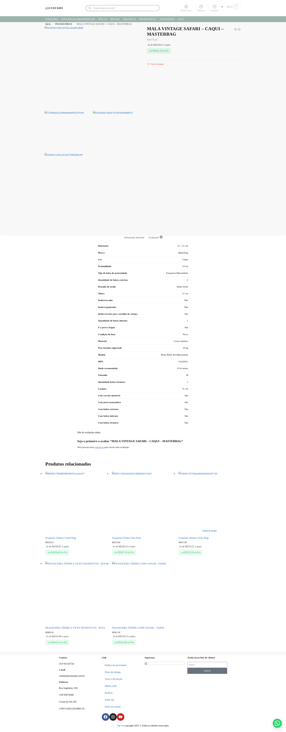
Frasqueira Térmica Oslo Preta (126, 538)
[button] (277, 723)
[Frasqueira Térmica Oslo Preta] (143, 503)
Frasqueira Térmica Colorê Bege (60, 538)
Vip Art (120, 725)
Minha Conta (186, 10)
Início (48, 24)
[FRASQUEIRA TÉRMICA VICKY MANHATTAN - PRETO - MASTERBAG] (239, 29)
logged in (99, 447)
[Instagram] (113, 717)
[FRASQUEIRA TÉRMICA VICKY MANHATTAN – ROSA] (76, 593)
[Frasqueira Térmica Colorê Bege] (76, 503)
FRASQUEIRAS (63, 24)
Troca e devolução (113, 679)
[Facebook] (105, 717)
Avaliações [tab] (153, 237)
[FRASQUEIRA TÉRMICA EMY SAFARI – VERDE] (143, 593)
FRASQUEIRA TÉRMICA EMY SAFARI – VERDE (138, 628)
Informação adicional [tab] (134, 237)
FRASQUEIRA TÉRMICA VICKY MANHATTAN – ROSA (75, 628)
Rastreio (201, 10)
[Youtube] (120, 717)
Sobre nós (109, 699)
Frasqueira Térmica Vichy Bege (194, 538)
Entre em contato (113, 706)
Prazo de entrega (113, 672)
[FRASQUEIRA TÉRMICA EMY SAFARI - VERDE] (235, 29)
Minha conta (111, 686)
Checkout (214, 10)
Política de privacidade (115, 665)
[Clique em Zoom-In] (92, 67)
